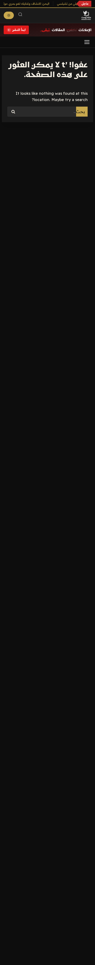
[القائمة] (87, 42)
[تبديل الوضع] (9, 15)
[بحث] (20, 15)
